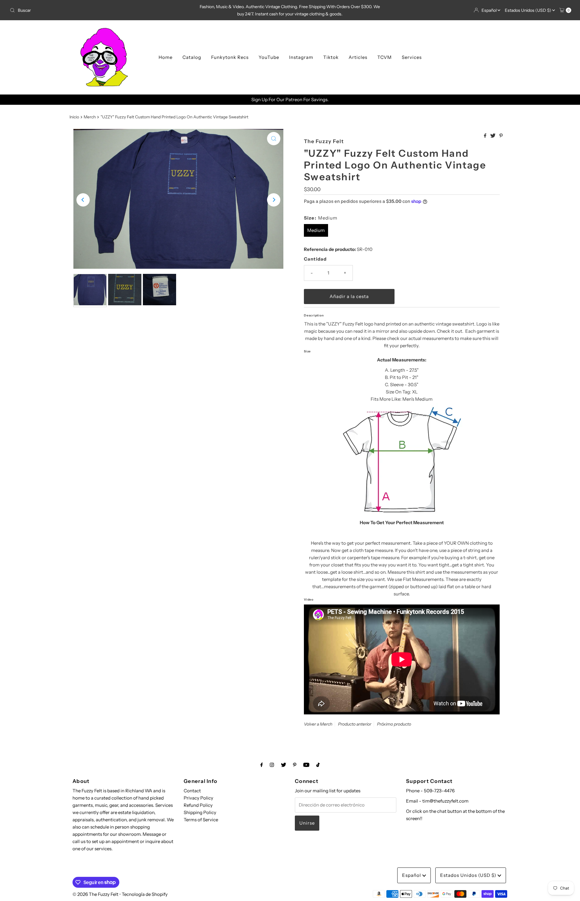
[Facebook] (261, 764)
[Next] (273, 200)
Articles (358, 57)
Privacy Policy (198, 798)
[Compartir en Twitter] (493, 136)
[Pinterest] (294, 764)
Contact (192, 791)
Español (490, 10)
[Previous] (83, 200)
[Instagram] (272, 764)
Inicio (74, 116)
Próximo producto (394, 724)
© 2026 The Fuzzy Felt (95, 894)
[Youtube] (306, 764)
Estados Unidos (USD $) (528, 10)
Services (412, 57)
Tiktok (331, 57)
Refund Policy (198, 805)
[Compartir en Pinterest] (501, 136)
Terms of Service (201, 819)
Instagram (301, 57)
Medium (316, 230)
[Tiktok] (318, 764)
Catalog (191, 57)
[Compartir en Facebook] (485, 136)
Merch (90, 116)
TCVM (384, 57)
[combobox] (99, 10)
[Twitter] (283, 764)
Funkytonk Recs (230, 57)
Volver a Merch (318, 724)
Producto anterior (354, 724)
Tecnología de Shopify (145, 894)
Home (165, 57)
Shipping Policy (200, 812)
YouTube (269, 57)
